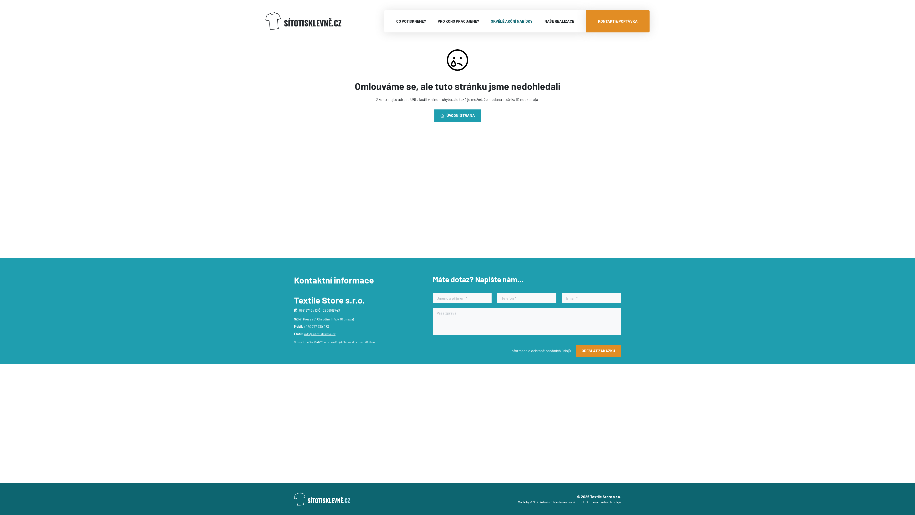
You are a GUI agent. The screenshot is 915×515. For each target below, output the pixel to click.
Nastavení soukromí (567, 502)
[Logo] (303, 21)
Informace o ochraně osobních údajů (541, 350)
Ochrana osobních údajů (603, 502)
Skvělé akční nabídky (512, 21)
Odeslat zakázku (598, 350)
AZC (533, 502)
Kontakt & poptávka (618, 21)
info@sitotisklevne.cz (320, 334)
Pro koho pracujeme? (458, 21)
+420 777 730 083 (316, 326)
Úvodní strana (461, 115)
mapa (349, 319)
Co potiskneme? (411, 21)
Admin (545, 502)
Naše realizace (559, 21)
